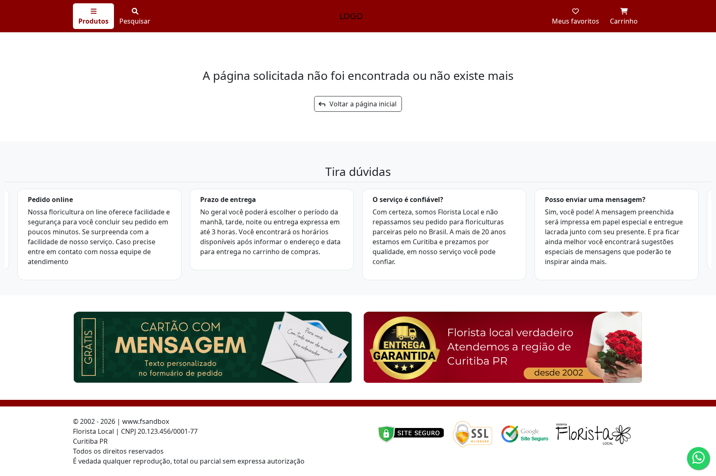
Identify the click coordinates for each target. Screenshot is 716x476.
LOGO (351, 16)
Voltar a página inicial (360, 103)
